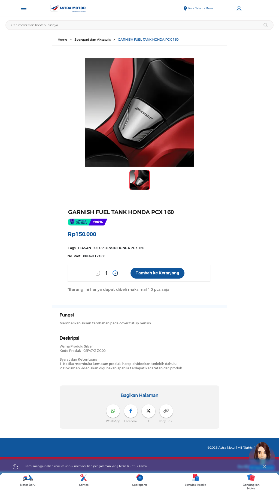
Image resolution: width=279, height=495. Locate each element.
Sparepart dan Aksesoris (92, 39)
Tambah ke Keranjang (157, 273)
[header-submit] (265, 25)
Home (62, 39)
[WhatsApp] (113, 411)
